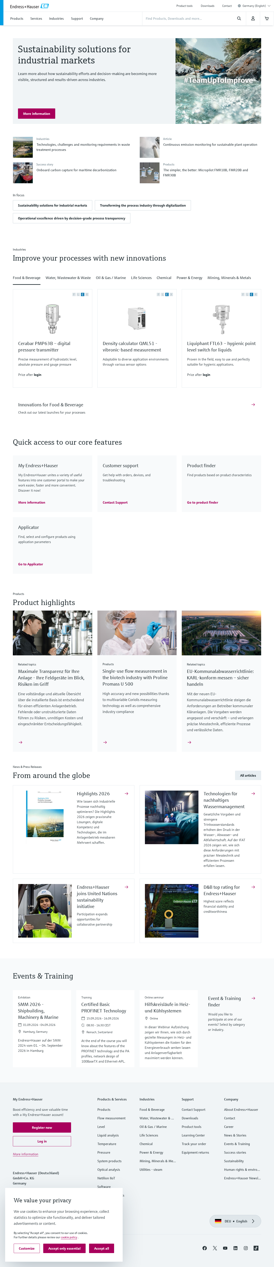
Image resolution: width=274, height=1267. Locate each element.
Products (103, 1109)
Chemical (146, 1144)
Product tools (184, 6)
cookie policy (69, 1237)
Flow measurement (111, 1118)
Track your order (194, 1144)
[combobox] (256, 6)
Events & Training (237, 1144)
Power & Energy (151, 1152)
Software (104, 1186)
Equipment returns (195, 1152)
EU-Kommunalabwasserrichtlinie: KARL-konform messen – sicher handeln (220, 677)
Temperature (106, 1144)
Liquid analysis (108, 1135)
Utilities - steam (151, 1169)
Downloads (207, 6)
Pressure (103, 1152)
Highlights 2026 (93, 794)
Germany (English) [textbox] (254, 6)
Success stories (235, 1152)
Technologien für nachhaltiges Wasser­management (224, 800)
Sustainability (234, 1161)
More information (25, 1154)
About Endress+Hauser (241, 1109)
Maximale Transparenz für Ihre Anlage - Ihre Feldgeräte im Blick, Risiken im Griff (51, 677)
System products (109, 1161)
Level (101, 1126)
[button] (52, 205)
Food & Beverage (152, 1109)
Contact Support (193, 1109)
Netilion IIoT (106, 1178)
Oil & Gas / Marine (153, 1126)
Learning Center (193, 1135)
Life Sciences (149, 1135)
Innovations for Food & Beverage (50, 405)
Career (229, 1126)
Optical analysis (108, 1169)
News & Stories (235, 1135)
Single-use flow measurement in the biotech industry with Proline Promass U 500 (135, 677)
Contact (227, 6)
